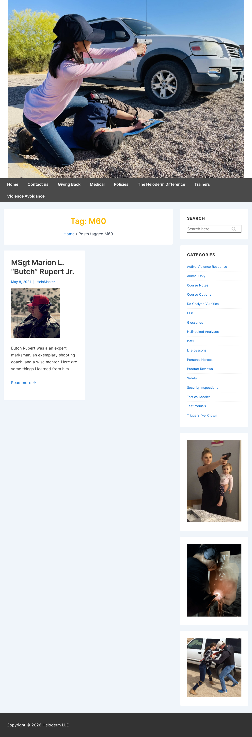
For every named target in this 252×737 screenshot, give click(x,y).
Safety (192, 378)
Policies (121, 184)
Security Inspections (202, 387)
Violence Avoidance (26, 196)
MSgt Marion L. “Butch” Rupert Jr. (42, 267)
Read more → (23, 382)
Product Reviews (200, 369)
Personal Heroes (200, 360)
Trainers (202, 184)
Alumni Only (196, 276)
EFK (190, 313)
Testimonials (196, 406)
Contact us (38, 184)
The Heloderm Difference (161, 184)
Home (12, 184)
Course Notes (197, 285)
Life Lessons (196, 350)
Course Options (199, 294)
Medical (97, 184)
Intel (190, 341)
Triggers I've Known (202, 415)
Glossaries (195, 322)
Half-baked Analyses (203, 332)
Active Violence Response (207, 266)
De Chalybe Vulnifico (203, 304)
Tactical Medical (199, 397)
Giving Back (69, 184)
